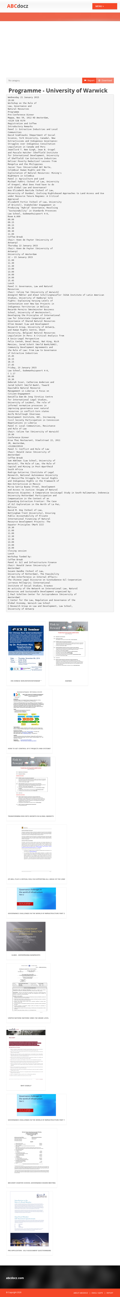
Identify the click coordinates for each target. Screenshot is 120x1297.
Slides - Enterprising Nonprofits (26, 955)
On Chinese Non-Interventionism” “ (26, 681)
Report (90, 80)
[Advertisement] (60, 49)
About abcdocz (81, 1293)
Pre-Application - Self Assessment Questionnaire (29, 1250)
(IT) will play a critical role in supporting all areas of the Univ (36, 879)
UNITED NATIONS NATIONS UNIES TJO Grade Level (28, 1018)
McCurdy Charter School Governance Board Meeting (31, 1183)
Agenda (68, 681)
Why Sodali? (26, 1086)
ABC (17, 6)
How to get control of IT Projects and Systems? (29, 748)
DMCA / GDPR (97, 1293)
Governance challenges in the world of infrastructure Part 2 (36, 913)
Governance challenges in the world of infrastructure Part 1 (36, 1120)
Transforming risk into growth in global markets (31, 816)
